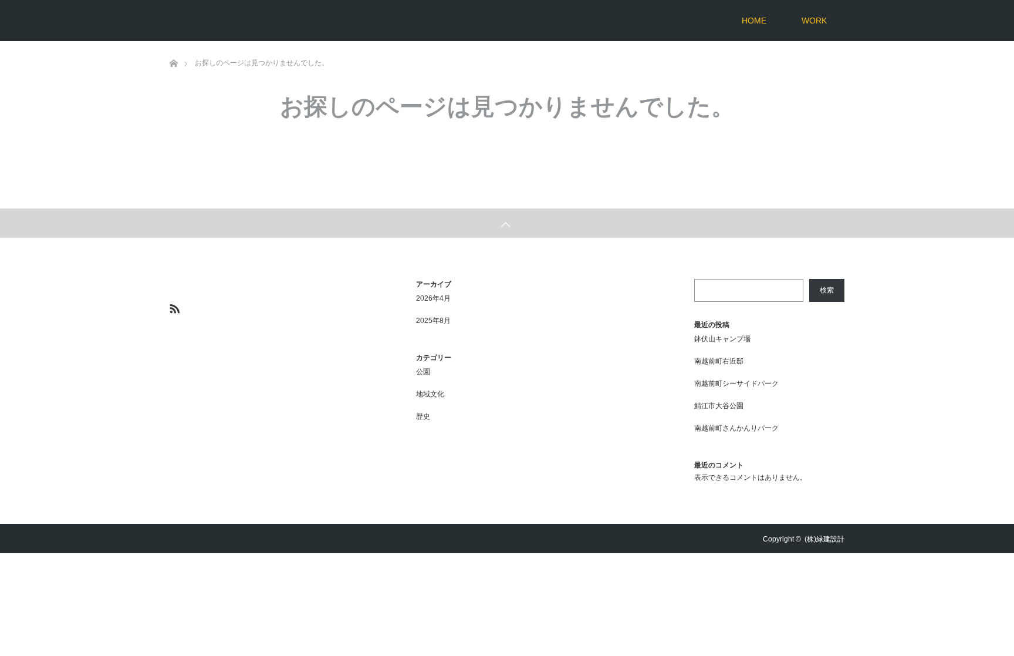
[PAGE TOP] (507, 223)
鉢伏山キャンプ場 (722, 339)
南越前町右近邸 (718, 361)
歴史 (423, 416)
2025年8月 (433, 321)
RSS (173, 306)
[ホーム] (173, 45)
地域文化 (430, 394)
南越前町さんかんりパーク (736, 428)
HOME (754, 20)
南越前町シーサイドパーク (736, 383)
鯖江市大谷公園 (718, 406)
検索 (827, 290)
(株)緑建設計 (824, 539)
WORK (814, 20)
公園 (423, 372)
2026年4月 (433, 298)
